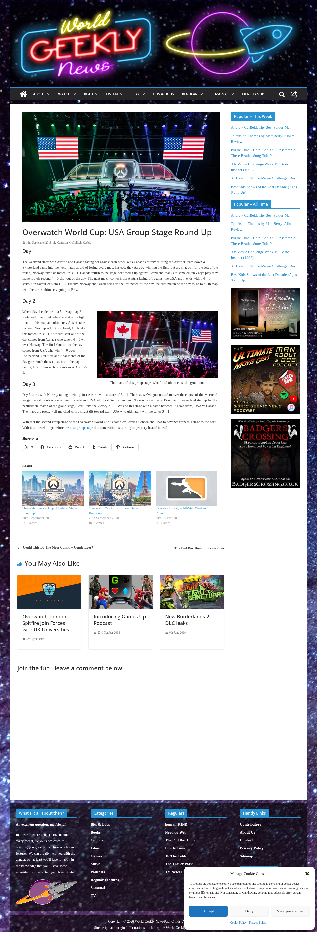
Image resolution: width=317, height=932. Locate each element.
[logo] (46, 882)
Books (96, 832)
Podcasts (98, 872)
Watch (64, 94)
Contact (246, 840)
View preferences (290, 911)
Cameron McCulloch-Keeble (74, 242)
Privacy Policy (257, 922)
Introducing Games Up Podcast (120, 619)
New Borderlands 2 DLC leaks (187, 619)
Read (88, 94)
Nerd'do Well (175, 832)
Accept (208, 911)
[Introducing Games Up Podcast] (121, 577)
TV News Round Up (181, 872)
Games (96, 856)
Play (135, 94)
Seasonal (220, 94)
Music (95, 864)
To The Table (175, 856)
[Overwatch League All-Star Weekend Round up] (186, 488)
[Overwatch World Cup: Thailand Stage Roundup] (53, 488)
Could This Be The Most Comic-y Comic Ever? (58, 547)
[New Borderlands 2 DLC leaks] (192, 577)
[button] (307, 873)
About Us (247, 832)
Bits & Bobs (163, 94)
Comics (97, 840)
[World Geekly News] (158, 5)
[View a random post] (294, 94)
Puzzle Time (175, 848)
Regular (189, 94)
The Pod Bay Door (180, 840)
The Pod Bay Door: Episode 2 (196, 548)
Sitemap (246, 856)
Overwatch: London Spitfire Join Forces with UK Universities (45, 623)
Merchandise (254, 94)
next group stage (81, 428)
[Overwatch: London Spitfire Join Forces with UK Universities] (49, 577)
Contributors (250, 824)
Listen (112, 94)
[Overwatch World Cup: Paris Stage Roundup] (120, 488)
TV (93, 896)
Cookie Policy (238, 922)
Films (95, 848)
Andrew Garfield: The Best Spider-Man (261, 127)
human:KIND (176, 824)
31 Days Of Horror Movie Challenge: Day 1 (265, 178)
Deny (249, 911)
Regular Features (105, 880)
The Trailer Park (179, 864)
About (39, 94)
